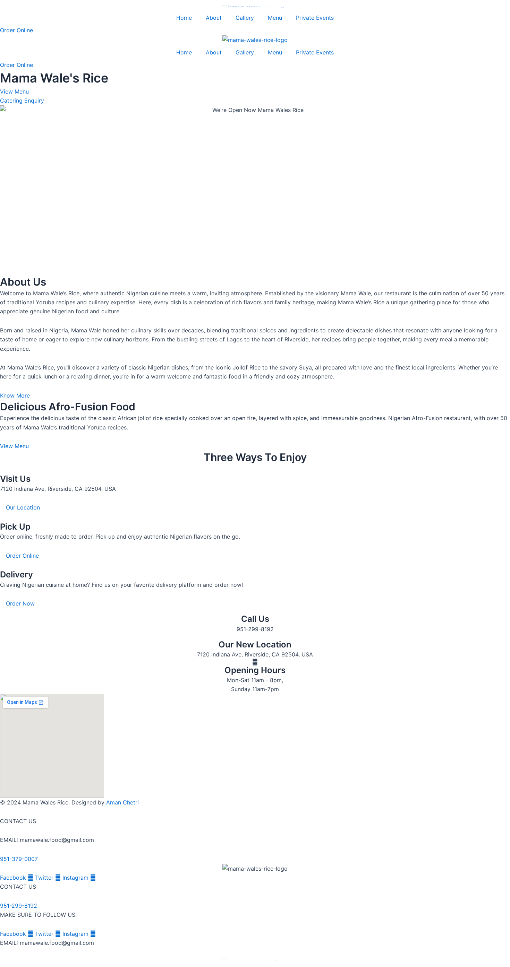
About (214, 17)
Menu (275, 17)
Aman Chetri (122, 802)
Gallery (245, 17)
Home (184, 17)
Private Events (315, 17)
